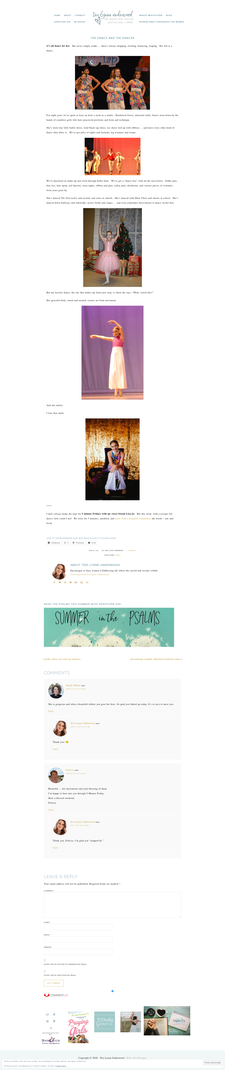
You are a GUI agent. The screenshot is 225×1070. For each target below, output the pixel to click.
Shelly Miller (73, 685)
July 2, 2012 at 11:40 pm (79, 825)
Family (118, 555)
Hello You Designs (137, 1057)
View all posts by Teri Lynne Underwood (89, 575)
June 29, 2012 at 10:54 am (75, 773)
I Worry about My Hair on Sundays (62, 659)
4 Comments (131, 550)
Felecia (70, 769)
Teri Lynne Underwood (112, 16)
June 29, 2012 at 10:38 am (75, 689)
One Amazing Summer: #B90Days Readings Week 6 (156, 659)
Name (47, 922)
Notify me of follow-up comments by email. (65, 964)
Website (47, 947)
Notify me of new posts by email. (60, 975)
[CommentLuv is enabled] (56, 997)
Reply (51, 711)
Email (47, 935)
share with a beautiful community (133, 518)
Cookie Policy (60, 1066)
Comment (49, 891)
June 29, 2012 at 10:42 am (80, 727)
